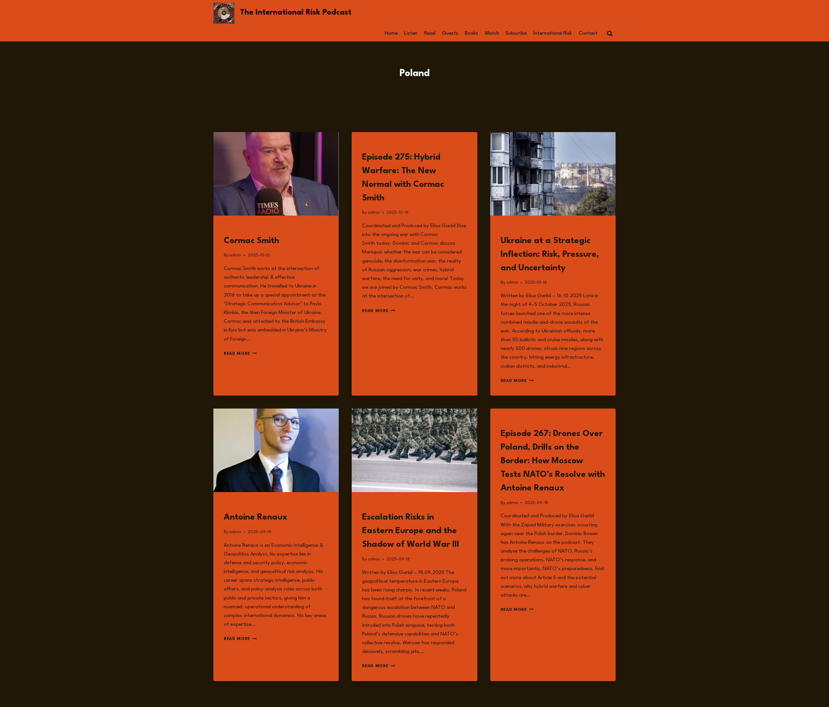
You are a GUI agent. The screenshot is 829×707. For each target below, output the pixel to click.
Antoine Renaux (255, 517)
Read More (240, 354)
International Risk (552, 33)
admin (235, 255)
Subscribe (516, 33)
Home (391, 33)
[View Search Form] (610, 33)
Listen (410, 33)
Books (471, 33)
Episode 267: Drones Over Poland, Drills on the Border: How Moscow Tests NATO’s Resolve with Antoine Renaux (553, 461)
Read (430, 33)
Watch (492, 33)
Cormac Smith (251, 241)
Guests (450, 33)
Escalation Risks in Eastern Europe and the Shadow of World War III (410, 531)
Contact (588, 33)
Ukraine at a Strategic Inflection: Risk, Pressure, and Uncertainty (550, 254)
